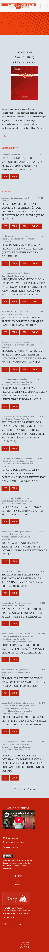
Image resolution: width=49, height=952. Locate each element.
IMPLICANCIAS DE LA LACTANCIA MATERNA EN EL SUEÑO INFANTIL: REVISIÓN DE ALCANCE (22, 510)
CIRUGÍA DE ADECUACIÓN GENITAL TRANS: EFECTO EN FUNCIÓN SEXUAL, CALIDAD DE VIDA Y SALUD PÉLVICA (24, 720)
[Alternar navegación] (43, 6)
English (18, 881)
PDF (5, 176)
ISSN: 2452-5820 (12, 847)
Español (18, 885)
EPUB (14, 176)
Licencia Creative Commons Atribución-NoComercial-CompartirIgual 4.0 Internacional (17, 865)
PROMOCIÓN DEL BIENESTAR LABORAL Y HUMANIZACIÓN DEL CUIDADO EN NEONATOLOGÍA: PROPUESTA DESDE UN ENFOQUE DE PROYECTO (23, 211)
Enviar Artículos (12, 838)
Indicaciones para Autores (15, 842)
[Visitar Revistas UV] (16, 898)
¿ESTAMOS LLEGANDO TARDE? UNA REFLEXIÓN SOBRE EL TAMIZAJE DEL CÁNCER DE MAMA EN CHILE (23, 321)
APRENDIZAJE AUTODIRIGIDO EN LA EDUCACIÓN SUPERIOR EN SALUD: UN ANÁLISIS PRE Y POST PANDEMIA (24, 612)
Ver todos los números (24, 789)
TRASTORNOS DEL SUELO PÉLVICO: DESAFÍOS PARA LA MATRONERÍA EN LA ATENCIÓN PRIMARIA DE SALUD (23, 682)
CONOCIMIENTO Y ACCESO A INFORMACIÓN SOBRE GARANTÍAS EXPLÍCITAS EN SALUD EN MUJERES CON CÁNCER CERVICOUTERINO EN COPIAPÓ (23, 763)
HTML (24, 226)
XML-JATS (35, 226)
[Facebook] (12, 924)
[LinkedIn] (20, 924)
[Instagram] (5, 924)
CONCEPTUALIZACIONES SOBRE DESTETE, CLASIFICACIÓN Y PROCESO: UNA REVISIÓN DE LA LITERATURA (24, 648)
